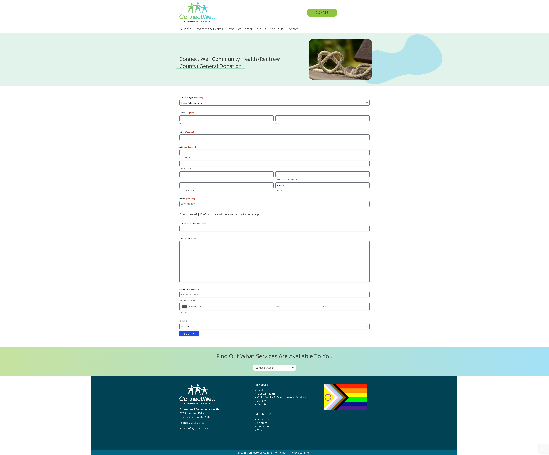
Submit (189, 333)
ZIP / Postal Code (186, 190)
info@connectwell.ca (200, 428)
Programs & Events (209, 29)
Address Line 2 (185, 168)
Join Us (261, 29)
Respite (262, 404)
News (230, 29)
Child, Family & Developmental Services (281, 397)
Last (277, 123)
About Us (276, 29)
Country (278, 190)
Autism (261, 400)
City (181, 179)
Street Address (185, 157)
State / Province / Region (286, 179)
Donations (263, 426)
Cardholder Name (187, 300)
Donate (322, 12)
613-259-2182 (196, 422)
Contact (293, 29)
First (181, 123)
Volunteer (245, 29)
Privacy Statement (300, 452)
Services (185, 29)
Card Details (184, 312)
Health (261, 390)
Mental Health (266, 393)
